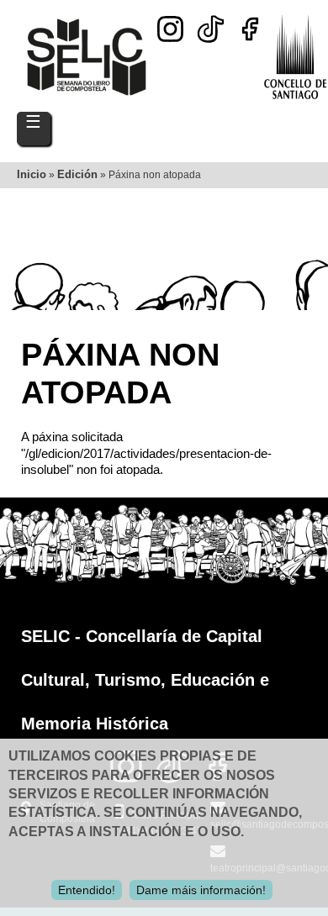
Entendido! (86, 890)
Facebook (250, 29)
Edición (77, 174)
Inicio (31, 174)
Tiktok (210, 23)
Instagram (170, 29)
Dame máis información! (201, 890)
